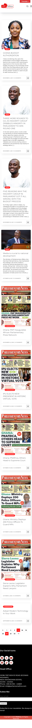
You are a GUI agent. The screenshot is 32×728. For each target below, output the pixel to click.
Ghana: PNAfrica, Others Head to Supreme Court (14, 459)
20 (3, 633)
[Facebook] (2, 658)
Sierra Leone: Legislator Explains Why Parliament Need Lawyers (15, 586)
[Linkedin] (2, 663)
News (7, 49)
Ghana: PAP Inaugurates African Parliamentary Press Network (14, 332)
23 (14, 633)
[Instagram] (11, 663)
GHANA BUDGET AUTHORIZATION (11, 54)
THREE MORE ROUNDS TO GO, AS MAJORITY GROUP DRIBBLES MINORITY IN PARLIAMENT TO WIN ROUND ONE (15, 123)
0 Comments (17, 78)
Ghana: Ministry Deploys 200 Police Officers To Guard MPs (14, 522)
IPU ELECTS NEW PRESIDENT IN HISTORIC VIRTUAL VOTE (14, 396)
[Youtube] (11, 658)
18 (22, 630)
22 (10, 633)
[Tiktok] (7, 663)
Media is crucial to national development (15, 254)
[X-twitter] (7, 658)
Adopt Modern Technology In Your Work (15, 612)
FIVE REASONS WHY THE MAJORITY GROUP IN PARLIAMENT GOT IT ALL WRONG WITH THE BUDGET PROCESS (15, 196)
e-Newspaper (10, 326)
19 (26, 630)
